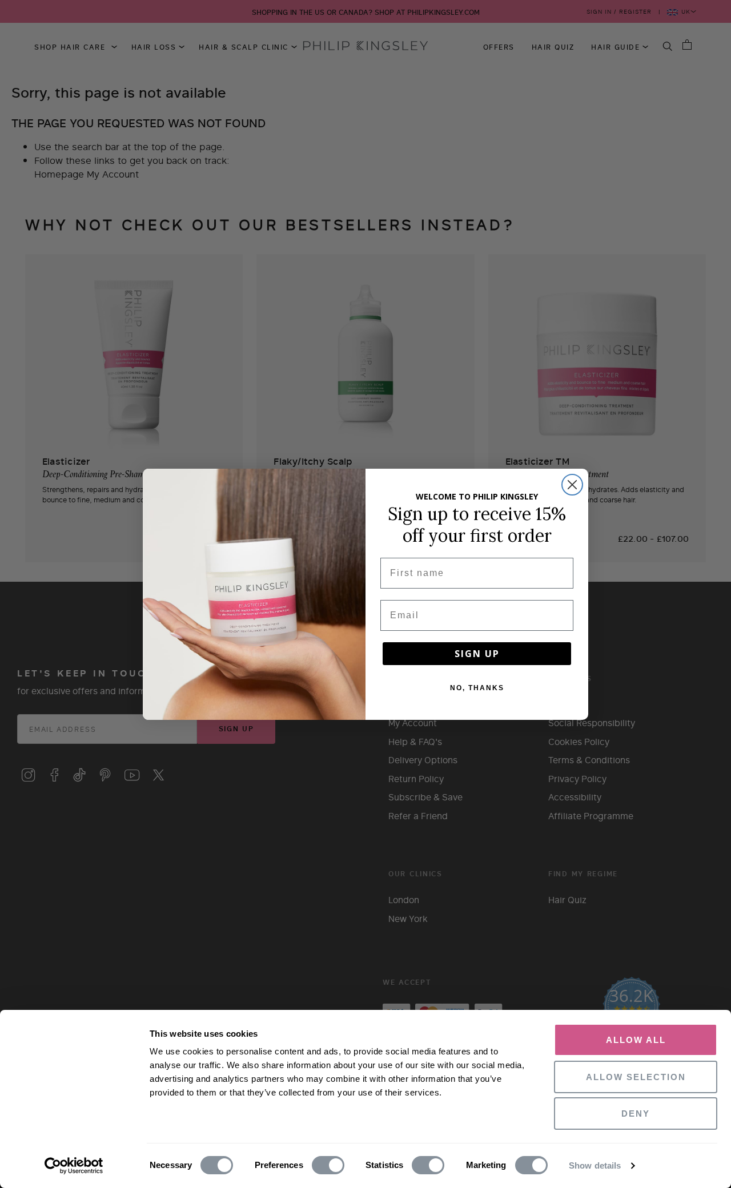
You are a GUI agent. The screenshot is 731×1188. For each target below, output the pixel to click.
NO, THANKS (477, 688)
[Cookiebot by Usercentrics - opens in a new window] (74, 1165)
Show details (595, 1165)
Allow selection (636, 1077)
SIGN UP (477, 653)
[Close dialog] (572, 484)
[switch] (328, 1166)
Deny (635, 1113)
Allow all (636, 1040)
